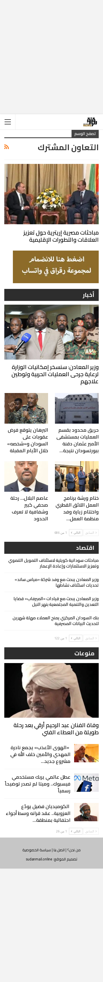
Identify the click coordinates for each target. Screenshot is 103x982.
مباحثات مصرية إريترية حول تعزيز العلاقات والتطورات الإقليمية (61, 236)
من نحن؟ (74, 849)
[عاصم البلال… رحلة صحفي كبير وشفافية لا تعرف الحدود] (26, 476)
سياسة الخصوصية (36, 849)
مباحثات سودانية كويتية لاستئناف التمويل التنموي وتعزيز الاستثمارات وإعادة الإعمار (53, 563)
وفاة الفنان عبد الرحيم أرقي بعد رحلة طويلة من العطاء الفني (56, 728)
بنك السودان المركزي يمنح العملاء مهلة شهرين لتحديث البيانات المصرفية (56, 621)
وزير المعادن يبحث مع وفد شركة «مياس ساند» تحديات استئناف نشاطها (57, 582)
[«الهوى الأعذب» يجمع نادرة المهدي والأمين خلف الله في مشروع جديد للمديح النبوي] (86, 753)
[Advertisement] (51, 52)
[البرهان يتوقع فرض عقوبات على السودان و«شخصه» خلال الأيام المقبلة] (26, 408)
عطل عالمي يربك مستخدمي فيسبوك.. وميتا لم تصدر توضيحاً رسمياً (37, 783)
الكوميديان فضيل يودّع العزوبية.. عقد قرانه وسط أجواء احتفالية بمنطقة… (38, 813)
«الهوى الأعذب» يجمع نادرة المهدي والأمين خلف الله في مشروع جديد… (40, 754)
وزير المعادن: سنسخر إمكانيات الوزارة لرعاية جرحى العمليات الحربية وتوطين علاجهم (55, 374)
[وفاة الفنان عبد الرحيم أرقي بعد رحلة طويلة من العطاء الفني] (51, 690)
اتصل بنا (59, 849)
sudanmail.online (39, 859)
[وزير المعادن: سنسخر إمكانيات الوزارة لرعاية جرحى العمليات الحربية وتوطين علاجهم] (51, 332)
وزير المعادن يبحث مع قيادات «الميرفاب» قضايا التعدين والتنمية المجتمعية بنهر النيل (56, 601)
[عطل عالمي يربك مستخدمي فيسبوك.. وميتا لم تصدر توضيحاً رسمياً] (86, 782)
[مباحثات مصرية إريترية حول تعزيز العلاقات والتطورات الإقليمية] (51, 194)
